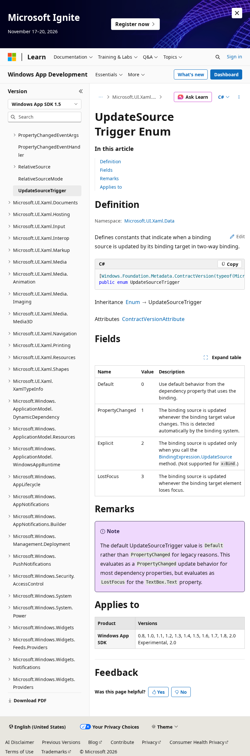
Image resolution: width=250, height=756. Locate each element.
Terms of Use (19, 752)
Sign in (234, 56)
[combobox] (44, 104)
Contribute (122, 742)
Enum (133, 302)
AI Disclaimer (19, 742)
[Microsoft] (12, 57)
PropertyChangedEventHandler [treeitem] (49, 151)
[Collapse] (81, 91)
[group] (170, 279)
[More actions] (239, 97)
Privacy (149, 742)
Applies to (111, 187)
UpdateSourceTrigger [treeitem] (42, 190)
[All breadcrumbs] (100, 97)
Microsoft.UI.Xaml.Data (135, 97)
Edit (240, 236)
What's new (191, 74)
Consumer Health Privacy (197, 742)
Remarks (109, 178)
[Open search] (217, 57)
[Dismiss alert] (237, 13)
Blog (93, 742)
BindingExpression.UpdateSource (195, 457)
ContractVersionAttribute (153, 319)
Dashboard (226, 74)
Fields (106, 170)
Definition (110, 161)
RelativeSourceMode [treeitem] (40, 179)
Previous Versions (61, 742)
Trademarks (54, 752)
